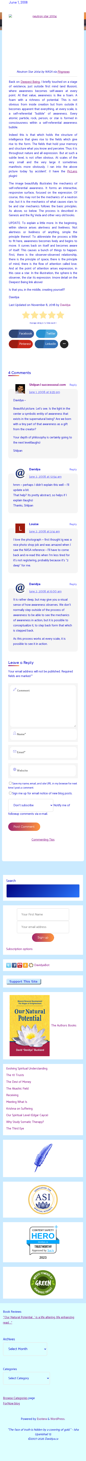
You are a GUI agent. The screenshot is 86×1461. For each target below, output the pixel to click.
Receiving (12, 1095)
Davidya (65, 305)
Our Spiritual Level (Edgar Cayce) (27, 1115)
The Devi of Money (18, 1081)
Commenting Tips (43, 839)
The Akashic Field (17, 1088)
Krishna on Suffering (19, 1108)
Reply (73, 385)
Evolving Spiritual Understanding (26, 1068)
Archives (9, 1339)
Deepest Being (30, 81)
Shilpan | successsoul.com (47, 384)
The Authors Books (63, 1025)
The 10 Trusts (15, 1075)
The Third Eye (15, 1128)
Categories (10, 1369)
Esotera (41, 1419)
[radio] (26, 315)
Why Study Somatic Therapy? (25, 1122)
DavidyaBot (41, 965)
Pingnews (63, 71)
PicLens (72, 171)
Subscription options (19, 949)
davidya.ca (43, 1242)
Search (11, 881)
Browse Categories (15, 1398)
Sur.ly (50, 1250)
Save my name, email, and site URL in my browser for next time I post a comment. (42, 785)
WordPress (57, 1419)
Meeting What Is (16, 1101)
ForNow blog (11, 1403)
